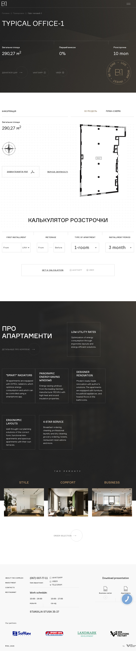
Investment (10, 583)
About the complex (14, 578)
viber (55, 581)
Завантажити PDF (17, 172)
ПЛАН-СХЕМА (113, 111)
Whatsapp (77, 270)
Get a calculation (52, 270)
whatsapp (57, 577)
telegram (57, 585)
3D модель (90, 111)
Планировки (18, 13)
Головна (5, 13)
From (6, 247)
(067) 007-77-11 (39, 578)
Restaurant (10, 592)
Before (58, 247)
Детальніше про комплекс (16, 349)
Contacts (10, 587)
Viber (91, 270)
